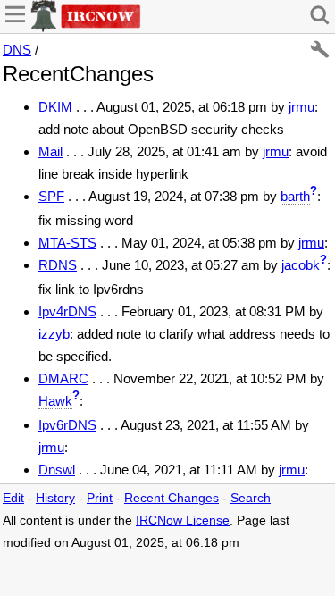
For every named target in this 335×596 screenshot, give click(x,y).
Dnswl (56, 469)
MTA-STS (67, 242)
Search (250, 498)
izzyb (54, 333)
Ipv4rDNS (67, 311)
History (55, 498)
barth (295, 196)
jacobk (300, 265)
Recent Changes (171, 498)
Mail (50, 151)
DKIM (55, 106)
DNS (17, 49)
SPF (51, 196)
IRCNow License (183, 520)
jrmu (301, 106)
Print (100, 498)
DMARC (63, 378)
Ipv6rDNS (67, 424)
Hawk (55, 400)
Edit (13, 498)
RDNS (57, 265)
